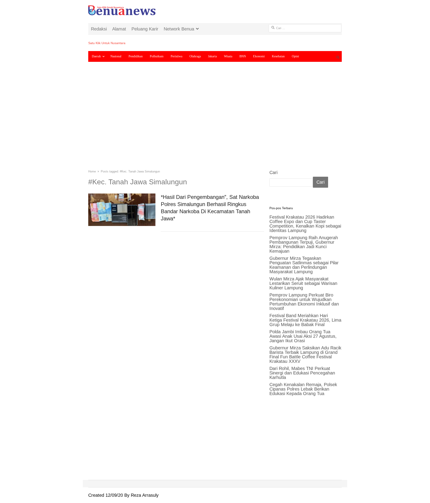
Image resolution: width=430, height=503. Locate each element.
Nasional (115, 56)
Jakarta (212, 56)
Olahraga (195, 56)
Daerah (96, 56)
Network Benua (179, 28)
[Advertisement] (215, 119)
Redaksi (99, 28)
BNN (242, 56)
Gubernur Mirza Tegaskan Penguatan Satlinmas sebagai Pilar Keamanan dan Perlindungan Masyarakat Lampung (304, 265)
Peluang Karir (144, 28)
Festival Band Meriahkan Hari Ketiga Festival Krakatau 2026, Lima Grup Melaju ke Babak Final (305, 320)
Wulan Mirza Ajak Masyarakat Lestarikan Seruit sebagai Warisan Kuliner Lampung (303, 283)
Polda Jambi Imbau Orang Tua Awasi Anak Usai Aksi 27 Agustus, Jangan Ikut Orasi (303, 336)
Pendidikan (136, 56)
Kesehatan (278, 56)
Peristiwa (176, 56)
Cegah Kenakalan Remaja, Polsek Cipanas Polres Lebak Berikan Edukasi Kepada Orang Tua (303, 389)
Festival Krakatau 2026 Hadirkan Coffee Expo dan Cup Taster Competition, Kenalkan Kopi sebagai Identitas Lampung (305, 224)
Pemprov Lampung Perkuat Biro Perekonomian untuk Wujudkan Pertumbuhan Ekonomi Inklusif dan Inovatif (304, 301)
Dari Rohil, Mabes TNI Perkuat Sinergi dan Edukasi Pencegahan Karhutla (302, 373)
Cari (273, 172)
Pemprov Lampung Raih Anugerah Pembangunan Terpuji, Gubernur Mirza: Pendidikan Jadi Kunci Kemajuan (303, 244)
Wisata (228, 56)
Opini (295, 56)
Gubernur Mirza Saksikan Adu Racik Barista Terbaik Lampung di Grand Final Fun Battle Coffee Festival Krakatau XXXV (305, 354)
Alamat (119, 28)
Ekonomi (259, 56)
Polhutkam (156, 56)
